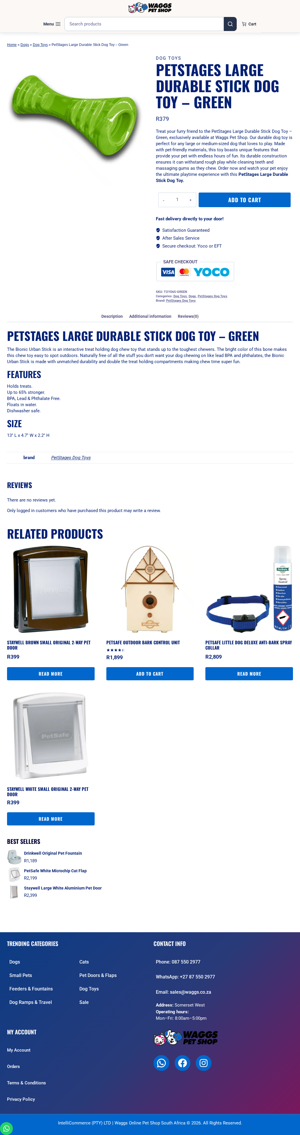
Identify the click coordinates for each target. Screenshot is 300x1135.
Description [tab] (112, 316)
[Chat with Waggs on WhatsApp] (6, 1128)
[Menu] (52, 24)
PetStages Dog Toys (212, 296)
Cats (84, 962)
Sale (84, 1002)
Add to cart (244, 200)
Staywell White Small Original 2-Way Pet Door (47, 791)
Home (12, 45)
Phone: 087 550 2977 (178, 962)
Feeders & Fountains (31, 989)
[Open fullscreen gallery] (137, 181)
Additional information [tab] (150, 316)
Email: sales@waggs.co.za (183, 992)
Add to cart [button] (149, 673)
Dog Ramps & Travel (30, 1002)
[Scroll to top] (290, 1128)
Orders (13, 1066)
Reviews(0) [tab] (188, 316)
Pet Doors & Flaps (98, 975)
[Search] (230, 24)
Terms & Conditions (26, 1083)
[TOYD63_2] (75, 119)
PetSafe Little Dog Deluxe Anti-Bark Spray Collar (248, 645)
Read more (51, 673)
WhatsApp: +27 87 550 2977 (185, 977)
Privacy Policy (21, 1099)
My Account (18, 1050)
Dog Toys (40, 45)
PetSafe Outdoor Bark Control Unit (143, 642)
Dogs (25, 45)
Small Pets (20, 975)
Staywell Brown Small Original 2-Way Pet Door (49, 645)
